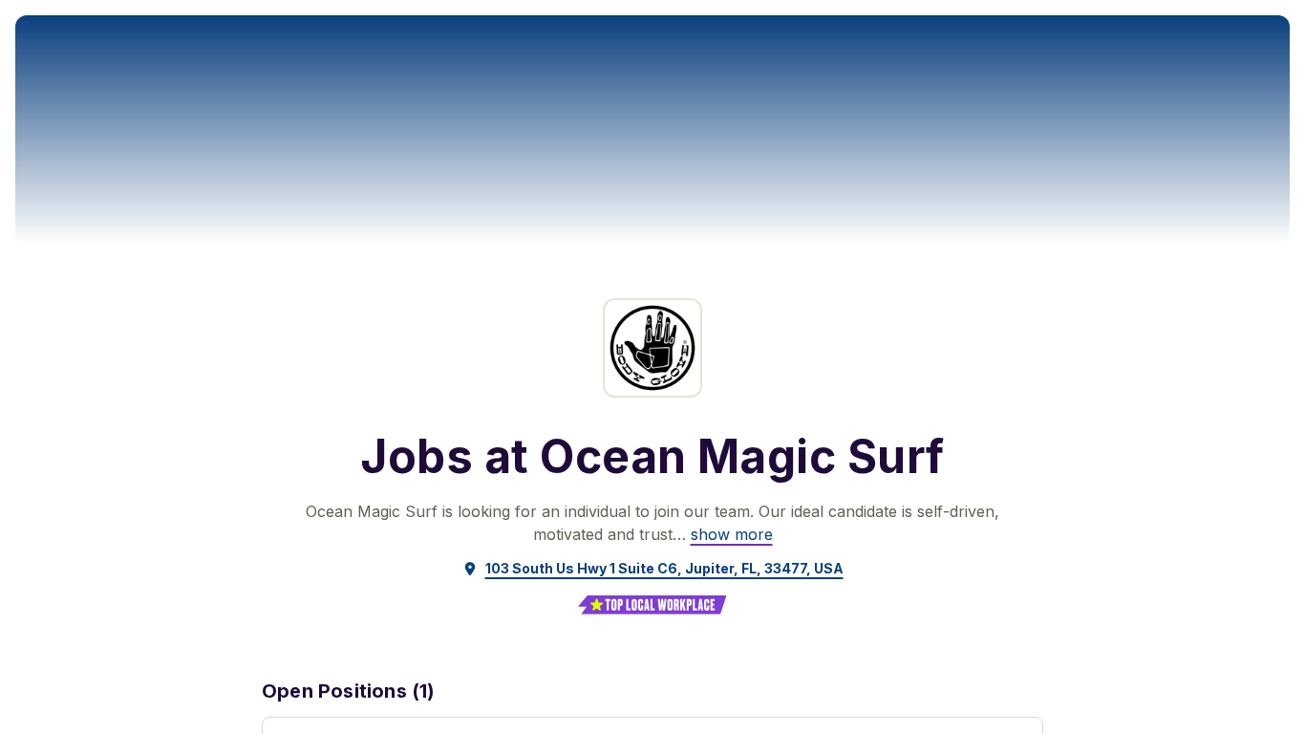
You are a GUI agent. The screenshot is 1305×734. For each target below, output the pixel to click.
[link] (732, 534)
